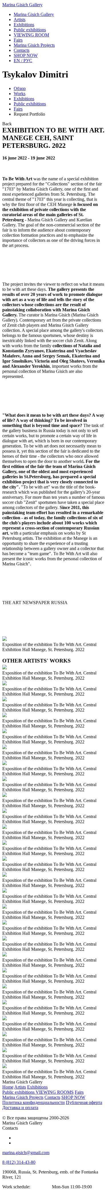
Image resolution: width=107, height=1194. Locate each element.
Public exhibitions (30, 103)
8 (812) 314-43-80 (18, 1162)
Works (19, 93)
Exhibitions (24, 98)
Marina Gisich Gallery (22, 4)
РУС (23, 60)
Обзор (20, 88)
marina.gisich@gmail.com (25, 1152)
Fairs (18, 109)
